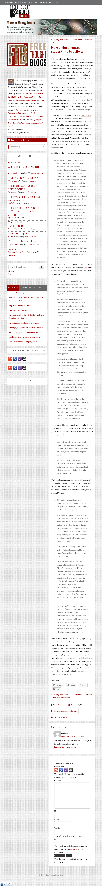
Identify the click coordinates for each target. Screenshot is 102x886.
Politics (74, 711)
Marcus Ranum (30, 236)
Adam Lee (37, 203)
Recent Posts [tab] (13, 287)
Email (57, 819)
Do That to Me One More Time (26, 241)
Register (11, 271)
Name (57, 811)
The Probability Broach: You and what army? (24, 198)
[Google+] (10, 358)
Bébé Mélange (34, 244)
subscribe (73, 849)
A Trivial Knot (13, 228)
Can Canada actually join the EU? (21, 292)
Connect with (59, 766)
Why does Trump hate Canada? (20, 305)
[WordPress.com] (24, 358)
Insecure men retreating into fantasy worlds (25, 332)
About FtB (9, 2)
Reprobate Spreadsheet (16, 252)
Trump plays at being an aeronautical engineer (26, 327)
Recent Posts (53, 2)
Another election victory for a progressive (24, 337)
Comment (58, 780)
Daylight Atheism (14, 203)
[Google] (15, 358)
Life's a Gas (12, 244)
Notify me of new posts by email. (69, 842)
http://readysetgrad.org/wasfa (65, 747)
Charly (27, 217)
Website (57, 828)
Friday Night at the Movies (23, 177)
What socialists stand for (18, 310)
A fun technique (17, 233)
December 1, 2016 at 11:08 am (73, 736)
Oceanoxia (12, 192)
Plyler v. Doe (86, 115)
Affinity (10, 217)
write (87, 267)
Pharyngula (12, 181)
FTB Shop (43, 2)
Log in (11, 274)
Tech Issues (32, 2)
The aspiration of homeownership (18, 224)
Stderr (10, 236)
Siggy (33, 228)
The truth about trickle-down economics (24, 323)
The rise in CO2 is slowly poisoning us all (22, 187)
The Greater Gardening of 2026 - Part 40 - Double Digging (23, 211)
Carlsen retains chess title (82, 39)
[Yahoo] (20, 358)
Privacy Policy (20, 2)
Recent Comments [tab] (27, 287)
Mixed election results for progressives (23, 341)
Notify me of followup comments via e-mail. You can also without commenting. (70, 849)
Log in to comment (60, 717)
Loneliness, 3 (15, 249)
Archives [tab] (40, 287)
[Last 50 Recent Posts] (14, 162)
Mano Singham (13, 173)
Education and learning (62, 711)
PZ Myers (32, 181)
